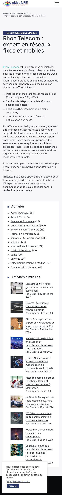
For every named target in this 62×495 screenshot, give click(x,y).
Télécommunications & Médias (28, 262)
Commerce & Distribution (25, 225)
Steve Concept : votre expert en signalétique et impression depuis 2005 (40, 322)
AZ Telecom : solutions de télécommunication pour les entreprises (38, 417)
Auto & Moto (18, 217)
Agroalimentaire (20, 212)
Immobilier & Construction (25, 237)
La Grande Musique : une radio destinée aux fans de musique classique (40, 400)
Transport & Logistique (24, 267)
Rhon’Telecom (11, 66)
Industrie (15, 242)
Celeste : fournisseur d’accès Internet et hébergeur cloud (37, 306)
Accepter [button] (13, 486)
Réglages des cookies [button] (18, 481)
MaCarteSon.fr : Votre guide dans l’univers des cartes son (39, 287)
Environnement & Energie (25, 229)
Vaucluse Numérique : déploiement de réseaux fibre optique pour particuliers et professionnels (39, 452)
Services (15, 258)
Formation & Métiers (22, 233)
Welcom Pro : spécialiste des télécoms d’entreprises (39, 433)
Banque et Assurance (22, 221)
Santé (14, 254)
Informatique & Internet (24, 246)
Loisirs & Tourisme (21, 250)
